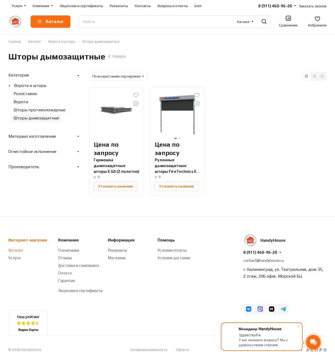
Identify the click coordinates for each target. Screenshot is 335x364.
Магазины (117, 258)
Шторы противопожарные (39, 109)
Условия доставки (174, 258)
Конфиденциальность (149, 350)
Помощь (166, 240)
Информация (121, 240)
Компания (68, 240)
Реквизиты (117, 250)
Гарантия (66, 280)
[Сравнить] (135, 103)
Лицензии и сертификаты (80, 290)
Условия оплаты (172, 250)
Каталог (15, 250)
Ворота (21, 101)
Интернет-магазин (27, 240)
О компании (68, 250)
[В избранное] (135, 95)
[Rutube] (271, 309)
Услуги (14, 258)
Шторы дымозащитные (36, 117)
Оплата (65, 273)
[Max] (260, 309)
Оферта (182, 350)
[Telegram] (283, 309)
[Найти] (264, 21)
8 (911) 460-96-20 (275, 6)
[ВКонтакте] (248, 309)
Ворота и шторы (30, 85)
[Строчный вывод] (314, 76)
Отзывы (65, 258)
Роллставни (25, 93)
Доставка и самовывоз (78, 265)
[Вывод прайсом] (322, 76)
